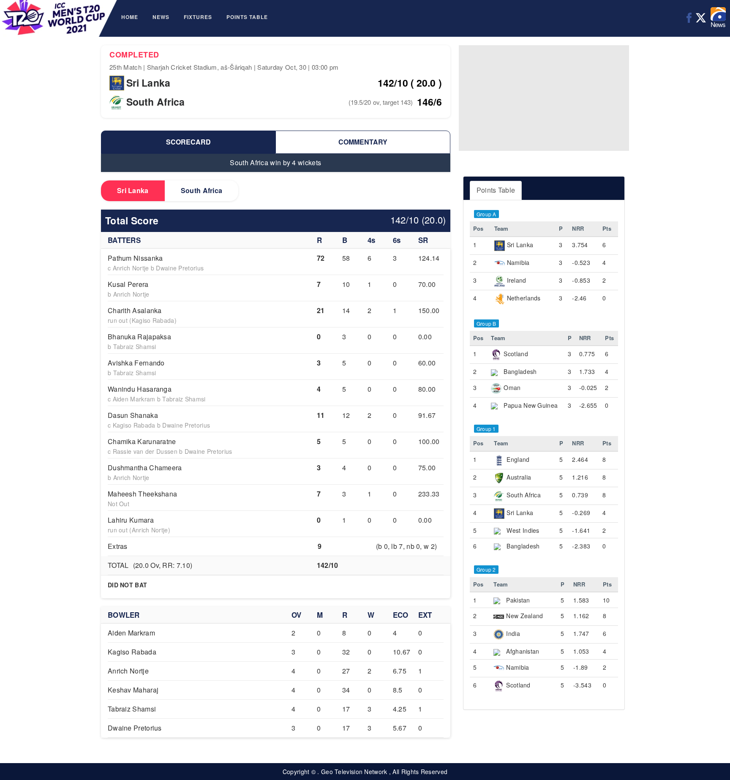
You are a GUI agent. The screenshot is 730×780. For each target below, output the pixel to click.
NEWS (161, 17)
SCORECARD (188, 142)
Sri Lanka (133, 190)
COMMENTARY (362, 142)
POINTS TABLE (247, 17)
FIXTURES (198, 17)
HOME (129, 17)
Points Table (496, 190)
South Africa (202, 190)
